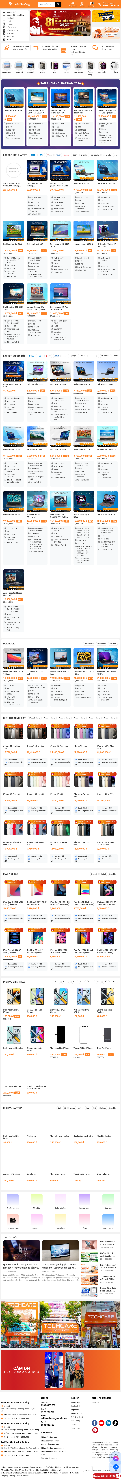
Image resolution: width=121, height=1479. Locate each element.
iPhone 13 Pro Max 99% (58, 843)
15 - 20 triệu (107, 155)
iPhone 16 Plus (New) (59, 746)
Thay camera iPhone (12, 1086)
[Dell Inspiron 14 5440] (13, 231)
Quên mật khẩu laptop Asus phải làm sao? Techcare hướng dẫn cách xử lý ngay (21, 1267)
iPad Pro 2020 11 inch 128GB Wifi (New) (83, 951)
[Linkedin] (108, 1423)
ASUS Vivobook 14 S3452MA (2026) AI (12, 184)
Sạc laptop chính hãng (83, 1136)
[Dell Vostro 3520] (83, 170)
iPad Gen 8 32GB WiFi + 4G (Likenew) (13, 903)
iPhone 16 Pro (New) (36, 746)
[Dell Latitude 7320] (83, 436)
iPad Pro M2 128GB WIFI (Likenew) (12, 951)
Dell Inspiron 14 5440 (12, 244)
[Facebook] (94, 1423)
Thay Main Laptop (58, 1174)
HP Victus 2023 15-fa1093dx (83, 111)
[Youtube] (101, 1423)
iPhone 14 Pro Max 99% (82, 795)
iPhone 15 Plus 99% (35, 794)
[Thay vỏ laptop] (107, 1161)
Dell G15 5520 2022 (106, 514)
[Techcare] (19, 4)
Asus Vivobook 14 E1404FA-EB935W (36, 111)
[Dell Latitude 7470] (37, 371)
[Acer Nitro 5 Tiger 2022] (83, 501)
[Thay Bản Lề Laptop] (83, 1161)
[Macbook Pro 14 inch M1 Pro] (107, 658)
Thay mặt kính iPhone (83, 1048)
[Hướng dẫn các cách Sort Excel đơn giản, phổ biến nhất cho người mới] (89, 1257)
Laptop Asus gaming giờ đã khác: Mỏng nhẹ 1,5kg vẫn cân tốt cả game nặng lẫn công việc (59, 1267)
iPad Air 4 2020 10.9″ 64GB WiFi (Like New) (106, 903)
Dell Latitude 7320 (81, 449)
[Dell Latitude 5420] (13, 436)
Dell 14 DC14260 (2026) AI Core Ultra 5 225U (60, 184)
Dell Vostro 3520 (81, 183)
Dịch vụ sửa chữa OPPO (81, 1011)
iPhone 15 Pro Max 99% (105, 747)
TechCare (95, 1402)
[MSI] (50, 155)
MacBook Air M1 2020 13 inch (13, 673)
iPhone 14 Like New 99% (35, 843)
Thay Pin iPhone (104, 1048)
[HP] (41, 155)
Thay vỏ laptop (103, 1174)
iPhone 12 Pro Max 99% (82, 843)
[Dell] (33, 155)
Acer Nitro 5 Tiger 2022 (81, 515)
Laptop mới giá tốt (15, 155)
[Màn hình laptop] (107, 1122)
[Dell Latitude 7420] (60, 436)
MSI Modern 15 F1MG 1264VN (58, 111)
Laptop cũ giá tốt (14, 356)
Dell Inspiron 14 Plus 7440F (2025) (59, 308)
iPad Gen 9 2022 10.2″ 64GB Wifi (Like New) (60, 903)
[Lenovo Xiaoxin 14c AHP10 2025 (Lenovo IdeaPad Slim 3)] (37, 293)
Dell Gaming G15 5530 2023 (13, 308)
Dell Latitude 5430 (11, 514)
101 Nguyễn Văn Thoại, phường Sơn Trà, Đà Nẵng (20, 1448)
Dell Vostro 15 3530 (13, 110)
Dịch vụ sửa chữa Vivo (13, 1048)
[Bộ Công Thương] (97, 1437)
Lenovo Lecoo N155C (83, 244)
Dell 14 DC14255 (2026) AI (34, 184)
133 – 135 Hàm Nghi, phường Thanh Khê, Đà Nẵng (18, 1410)
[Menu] (4, 4)
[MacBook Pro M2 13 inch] (60, 658)
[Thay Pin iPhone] (107, 1035)
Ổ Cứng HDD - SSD (11, 1174)
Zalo (116, 1467)
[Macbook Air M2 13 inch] (37, 658)
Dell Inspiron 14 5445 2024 (59, 245)
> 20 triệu (116, 356)
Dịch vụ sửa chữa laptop (11, 1137)
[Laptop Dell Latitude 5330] (13, 371)
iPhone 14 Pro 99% (105, 794)
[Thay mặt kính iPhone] (83, 1035)
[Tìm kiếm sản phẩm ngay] (58, 4)
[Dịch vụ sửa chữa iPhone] (13, 996)
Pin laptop (31, 1136)
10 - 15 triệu (95, 155)
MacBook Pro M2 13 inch (59, 673)
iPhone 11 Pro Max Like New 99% (105, 843)
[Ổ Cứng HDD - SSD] (13, 1161)
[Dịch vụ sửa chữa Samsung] (37, 996)
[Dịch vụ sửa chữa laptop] (13, 1122)
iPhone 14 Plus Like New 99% (12, 843)
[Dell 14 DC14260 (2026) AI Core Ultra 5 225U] (60, 170)
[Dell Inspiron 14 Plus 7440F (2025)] (60, 293)
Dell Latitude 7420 (58, 449)
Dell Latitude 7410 (81, 384)
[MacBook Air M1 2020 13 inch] (13, 658)
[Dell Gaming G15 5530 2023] (13, 293)
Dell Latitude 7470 (35, 384)
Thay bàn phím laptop (59, 1136)
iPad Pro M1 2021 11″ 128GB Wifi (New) (107, 951)
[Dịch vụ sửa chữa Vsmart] (37, 1035)
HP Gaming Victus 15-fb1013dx (107, 245)
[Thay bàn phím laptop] (60, 1122)
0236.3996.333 (22, 1418)
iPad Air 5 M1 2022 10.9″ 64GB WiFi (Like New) (60, 951)
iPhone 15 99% (56, 794)
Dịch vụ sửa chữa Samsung (34, 1011)
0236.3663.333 (22, 1437)
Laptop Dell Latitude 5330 (12, 385)
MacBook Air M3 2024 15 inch (83, 673)
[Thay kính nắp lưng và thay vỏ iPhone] (37, 1073)
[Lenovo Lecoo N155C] (83, 231)
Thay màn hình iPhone (59, 1048)
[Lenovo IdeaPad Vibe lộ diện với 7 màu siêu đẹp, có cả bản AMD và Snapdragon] (89, 1245)
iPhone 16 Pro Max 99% (11, 747)
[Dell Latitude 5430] (13, 501)
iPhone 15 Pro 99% (11, 794)
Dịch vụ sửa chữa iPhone (11, 1011)
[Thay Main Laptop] (60, 1161)
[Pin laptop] (37, 1122)
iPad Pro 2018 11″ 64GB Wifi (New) (35, 951)
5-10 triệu (84, 155)
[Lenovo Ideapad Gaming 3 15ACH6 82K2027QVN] (60, 501)
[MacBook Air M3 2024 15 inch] (83, 658)
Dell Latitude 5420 (11, 449)
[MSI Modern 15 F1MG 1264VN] (60, 98)
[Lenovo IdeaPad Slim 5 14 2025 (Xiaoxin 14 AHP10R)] (107, 98)
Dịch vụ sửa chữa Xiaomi (57, 1011)
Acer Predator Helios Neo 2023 (12, 594)
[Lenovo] (66, 155)
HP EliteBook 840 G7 (36, 449)
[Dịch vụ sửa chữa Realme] (107, 996)
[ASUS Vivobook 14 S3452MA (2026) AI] (13, 170)
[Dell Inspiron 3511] (107, 371)
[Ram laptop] (37, 1161)
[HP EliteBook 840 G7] (37, 436)
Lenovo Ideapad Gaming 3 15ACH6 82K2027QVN (58, 515)
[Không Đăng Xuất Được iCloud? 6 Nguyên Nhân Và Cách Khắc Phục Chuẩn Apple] (89, 1292)
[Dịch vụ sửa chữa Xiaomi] (60, 996)
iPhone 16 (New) (80, 746)
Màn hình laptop (104, 1136)
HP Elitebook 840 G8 (106, 449)
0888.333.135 (47, 1425)
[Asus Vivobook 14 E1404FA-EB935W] (37, 98)
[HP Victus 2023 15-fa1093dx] (83, 98)
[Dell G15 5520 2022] (107, 501)
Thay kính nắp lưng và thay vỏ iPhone (36, 1087)
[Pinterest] (95, 1430)
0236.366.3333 (111, 5)
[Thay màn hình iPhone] (60, 1035)
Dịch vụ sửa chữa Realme (104, 1011)
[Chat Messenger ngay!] (116, 1458)
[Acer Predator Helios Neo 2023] (13, 579)
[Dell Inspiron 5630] (37, 231)
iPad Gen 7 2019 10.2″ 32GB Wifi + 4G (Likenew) (37, 903)
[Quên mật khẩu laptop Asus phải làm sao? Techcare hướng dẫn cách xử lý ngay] (21, 1250)
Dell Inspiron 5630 (35, 244)
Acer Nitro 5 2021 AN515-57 (35, 515)
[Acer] (75, 155)
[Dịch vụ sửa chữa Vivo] (13, 1035)
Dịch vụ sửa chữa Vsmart (34, 1049)
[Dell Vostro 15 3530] (14, 98)
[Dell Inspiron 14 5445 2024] (60, 231)
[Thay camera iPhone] (13, 1073)
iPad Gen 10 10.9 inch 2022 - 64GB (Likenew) (83, 903)
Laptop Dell (75, 1406)
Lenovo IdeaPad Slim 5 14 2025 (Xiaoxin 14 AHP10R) (106, 111)
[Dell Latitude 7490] (60, 371)
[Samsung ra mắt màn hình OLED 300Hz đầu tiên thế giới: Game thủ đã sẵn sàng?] (89, 1280)
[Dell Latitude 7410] (83, 371)
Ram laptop (32, 1174)
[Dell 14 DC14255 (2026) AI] (37, 170)
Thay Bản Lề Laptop (82, 1174)
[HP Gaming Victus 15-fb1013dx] (107, 231)
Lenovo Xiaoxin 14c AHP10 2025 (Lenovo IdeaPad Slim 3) (36, 308)
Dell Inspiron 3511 (105, 384)
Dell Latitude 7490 (58, 384)
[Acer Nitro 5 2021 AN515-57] (37, 501)
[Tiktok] (115, 1423)
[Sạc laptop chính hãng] (83, 1122)
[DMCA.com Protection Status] (111, 1437)
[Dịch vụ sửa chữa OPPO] (83, 996)
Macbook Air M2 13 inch (35, 673)
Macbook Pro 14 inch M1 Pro (106, 673)
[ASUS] (58, 155)
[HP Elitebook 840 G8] (107, 436)
